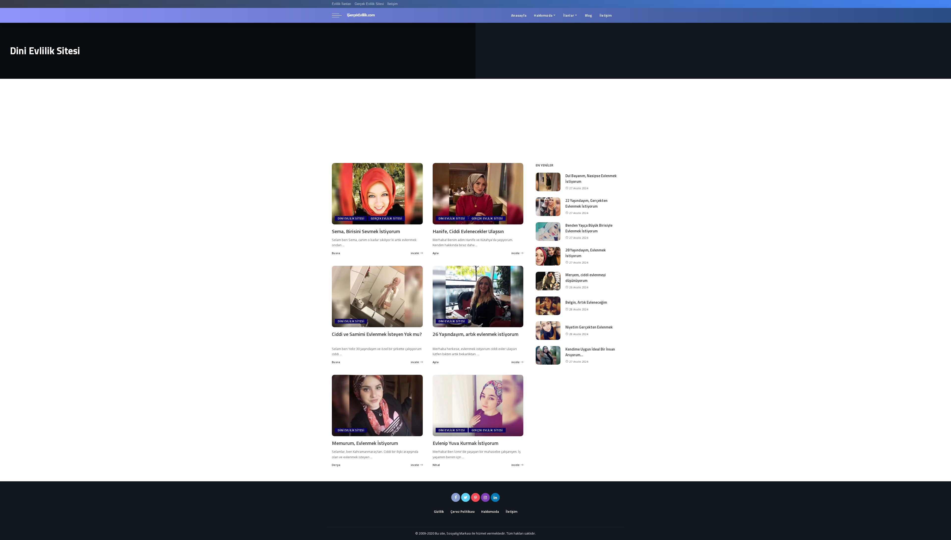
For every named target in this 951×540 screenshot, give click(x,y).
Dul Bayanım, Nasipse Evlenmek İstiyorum (591, 178)
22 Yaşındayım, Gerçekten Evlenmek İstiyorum (586, 203)
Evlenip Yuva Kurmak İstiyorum (465, 443)
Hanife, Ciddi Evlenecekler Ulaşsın (468, 231)
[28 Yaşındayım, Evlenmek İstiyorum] (548, 255)
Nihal (436, 464)
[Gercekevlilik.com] (361, 15)
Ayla (436, 253)
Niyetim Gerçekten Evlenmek (589, 327)
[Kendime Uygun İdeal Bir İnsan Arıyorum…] (548, 354)
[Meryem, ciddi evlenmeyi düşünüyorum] (548, 280)
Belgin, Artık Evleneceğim (586, 302)
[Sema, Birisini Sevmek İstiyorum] (377, 193)
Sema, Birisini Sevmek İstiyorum (366, 231)
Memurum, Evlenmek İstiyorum (365, 443)
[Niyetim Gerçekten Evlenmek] (548, 329)
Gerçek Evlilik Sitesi (386, 218)
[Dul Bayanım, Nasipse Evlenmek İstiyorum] (548, 181)
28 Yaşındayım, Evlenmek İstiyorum (585, 253)
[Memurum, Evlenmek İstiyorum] (377, 405)
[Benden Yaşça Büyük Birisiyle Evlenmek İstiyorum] (548, 230)
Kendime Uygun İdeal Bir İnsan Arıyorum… (590, 352)
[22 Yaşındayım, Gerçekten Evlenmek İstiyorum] (548, 206)
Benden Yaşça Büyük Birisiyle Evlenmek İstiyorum (588, 228)
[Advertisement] (475, 116)
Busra (336, 253)
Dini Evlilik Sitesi (351, 218)
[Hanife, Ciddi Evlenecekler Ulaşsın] (478, 193)
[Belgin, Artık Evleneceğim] (548, 305)
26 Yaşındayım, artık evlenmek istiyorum (475, 334)
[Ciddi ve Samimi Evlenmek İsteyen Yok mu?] (377, 296)
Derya (336, 464)
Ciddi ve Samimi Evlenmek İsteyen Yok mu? (377, 334)
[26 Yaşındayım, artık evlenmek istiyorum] (478, 296)
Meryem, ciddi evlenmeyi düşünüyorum (585, 277)
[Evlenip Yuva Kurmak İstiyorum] (478, 405)
